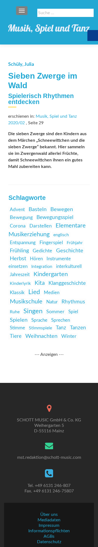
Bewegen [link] (61, 209)
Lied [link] (34, 292)
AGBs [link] (49, 536)
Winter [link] (68, 336)
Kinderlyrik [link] (20, 283)
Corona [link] (18, 226)
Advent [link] (17, 209)
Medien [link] (51, 292)
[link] (49, 27)
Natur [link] (52, 302)
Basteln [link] (38, 209)
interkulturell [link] (69, 266)
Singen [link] (32, 311)
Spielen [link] (18, 320)
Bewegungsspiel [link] (54, 217)
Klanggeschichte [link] (67, 283)
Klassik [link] (17, 292)
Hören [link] (36, 258)
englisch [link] (61, 235)
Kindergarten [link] (50, 274)
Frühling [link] (19, 250)
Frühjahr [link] (75, 243)
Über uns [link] (49, 514)
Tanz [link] (61, 327)
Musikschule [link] (26, 301)
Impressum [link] (49, 525)
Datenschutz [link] (49, 542)
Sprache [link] (39, 320)
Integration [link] (41, 266)
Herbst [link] (18, 258)
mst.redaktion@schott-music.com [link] (49, 457)
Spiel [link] (73, 311)
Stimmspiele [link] (40, 328)
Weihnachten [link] (41, 336)
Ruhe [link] (15, 312)
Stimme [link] (17, 328)
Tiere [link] (16, 336)
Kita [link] (40, 283)
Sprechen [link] (60, 320)
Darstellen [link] (40, 226)
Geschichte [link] (69, 250)
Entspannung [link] (23, 242)
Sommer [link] (55, 311)
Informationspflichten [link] (49, 531)
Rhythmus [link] (73, 301)
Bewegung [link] (21, 217)
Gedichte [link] (42, 250)
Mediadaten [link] (49, 520)
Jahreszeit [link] (20, 274)
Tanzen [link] (78, 327)
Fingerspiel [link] (51, 242)
